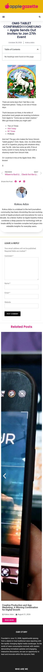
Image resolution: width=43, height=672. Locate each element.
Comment (9, 256)
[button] (3, 17)
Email (7, 293)
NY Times (11, 131)
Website (8, 302)
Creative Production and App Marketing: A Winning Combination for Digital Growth (20, 607)
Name (7, 283)
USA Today (11, 129)
